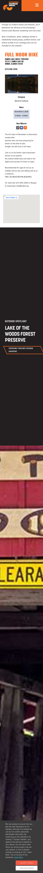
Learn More (18, 857)
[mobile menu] (37, 5)
